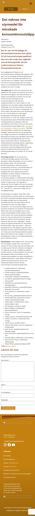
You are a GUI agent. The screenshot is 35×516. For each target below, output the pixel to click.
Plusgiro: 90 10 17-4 (10, 466)
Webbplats (4, 400)
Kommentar (5, 360)
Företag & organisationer (12, 470)
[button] (31, 4)
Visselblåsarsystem (10, 477)
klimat (8, 346)
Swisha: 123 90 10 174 (11, 463)
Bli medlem (7, 456)
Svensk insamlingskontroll (13, 488)
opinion (13, 346)
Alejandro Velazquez (21, 510)
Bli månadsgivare (9, 459)
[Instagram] (5, 445)
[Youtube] (13, 445)
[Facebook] (9, 445)
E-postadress (6, 392)
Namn (3, 384)
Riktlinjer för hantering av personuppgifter (17, 474)
